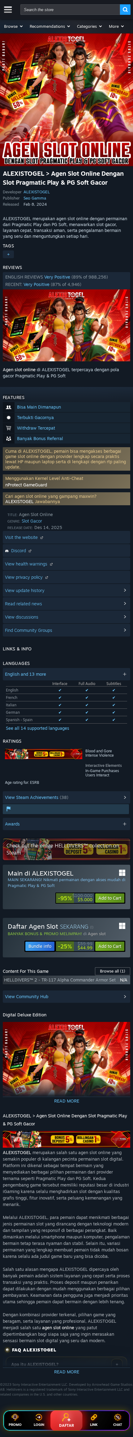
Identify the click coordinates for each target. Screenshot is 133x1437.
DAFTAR (66, 1425)
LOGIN (39, 1424)
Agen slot (97, 933)
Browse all (112, 971)
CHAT (117, 1424)
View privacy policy (24, 577)
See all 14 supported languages (37, 728)
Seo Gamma (35, 197)
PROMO (15, 1424)
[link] (75, 898)
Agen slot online (19, 369)
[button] (14, 26)
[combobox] (70, 9)
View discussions (21, 617)
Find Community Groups (28, 630)
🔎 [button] (122, 1029)
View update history (25, 590)
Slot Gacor (32, 520)
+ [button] (8, 254)
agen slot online (58, 1327)
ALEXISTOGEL (37, 191)
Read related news (23, 603)
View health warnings (27, 563)
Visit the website (22, 537)
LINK (94, 1424)
